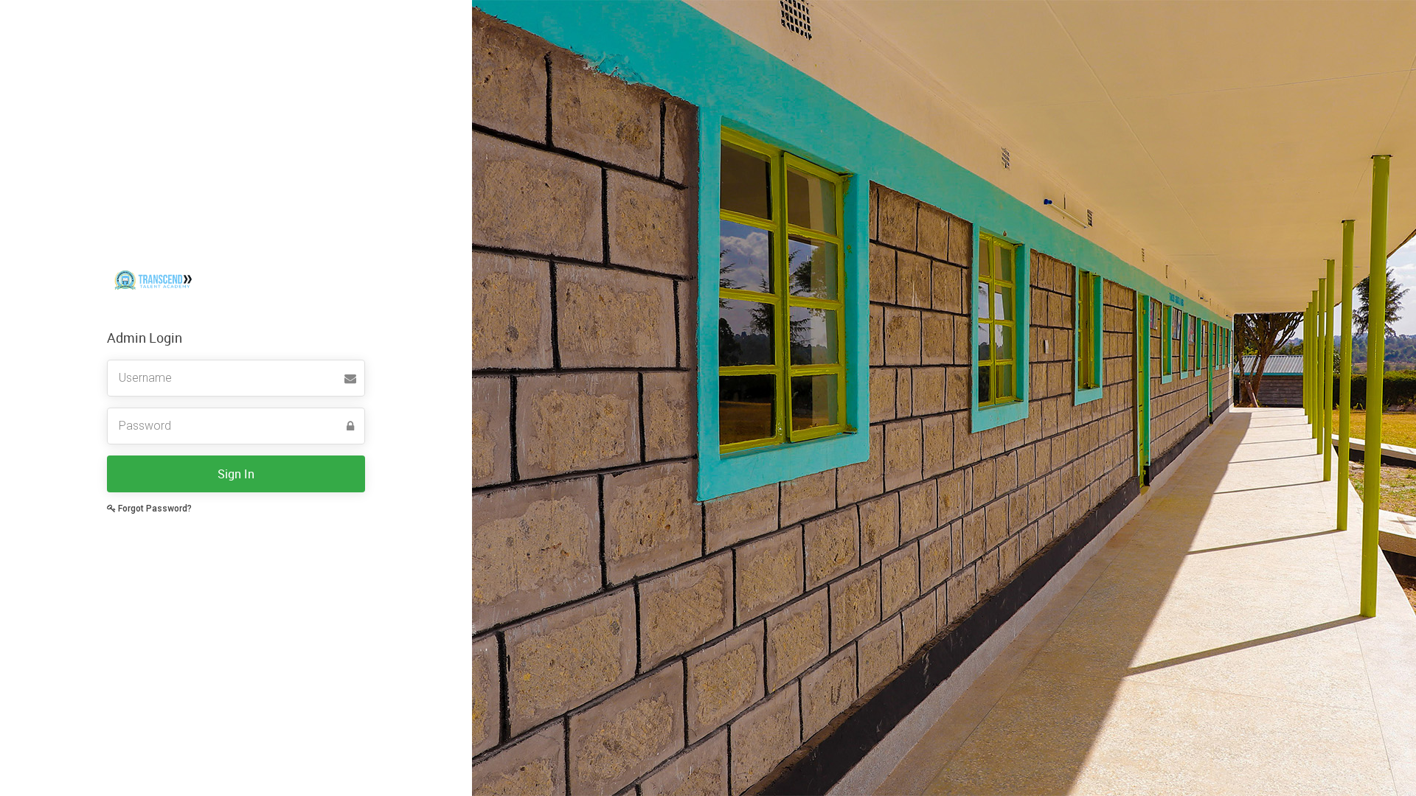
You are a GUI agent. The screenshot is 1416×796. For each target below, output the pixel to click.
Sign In (236, 474)
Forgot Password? (154, 508)
